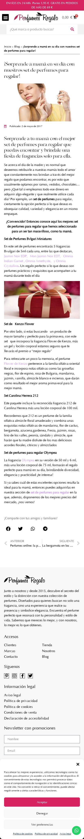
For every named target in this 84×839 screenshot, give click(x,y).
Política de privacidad (46, 833)
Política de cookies (23, 833)
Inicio (7, 46)
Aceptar (42, 802)
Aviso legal (65, 833)
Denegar (42, 813)
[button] (78, 764)
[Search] (71, 29)
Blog (17, 46)
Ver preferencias (42, 824)
